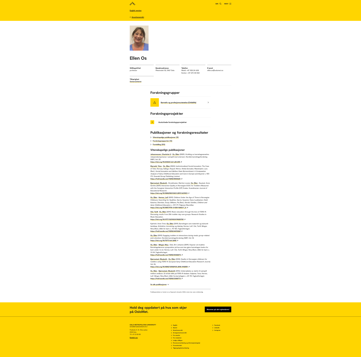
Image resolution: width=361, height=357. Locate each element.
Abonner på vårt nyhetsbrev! (218, 309)
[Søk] (220, 4)
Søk (216, 4)
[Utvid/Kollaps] (152, 122)
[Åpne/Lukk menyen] (230, 4)
